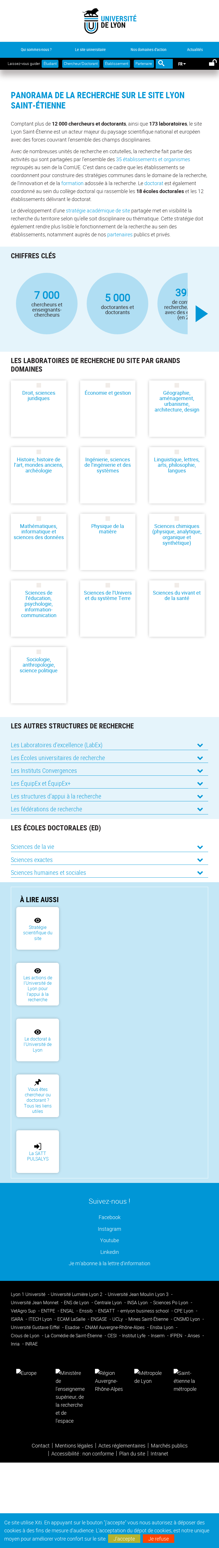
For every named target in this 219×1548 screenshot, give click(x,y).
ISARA (17, 1319)
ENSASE (99, 1319)
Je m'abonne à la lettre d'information (109, 1263)
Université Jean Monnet (35, 1302)
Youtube (109, 1240)
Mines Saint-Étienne (148, 1319)
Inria (16, 1344)
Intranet (159, 1453)
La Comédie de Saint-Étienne (74, 1335)
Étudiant (50, 63)
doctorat (153, 183)
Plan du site (132, 1453)
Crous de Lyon (25, 1335)
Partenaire (143, 63)
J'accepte (124, 1538)
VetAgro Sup (24, 1311)
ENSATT (107, 1311)
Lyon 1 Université (28, 1294)
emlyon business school (145, 1311)
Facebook (110, 1217)
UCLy (118, 1319)
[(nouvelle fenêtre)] (70, 1396)
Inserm (158, 1335)
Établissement (116, 63)
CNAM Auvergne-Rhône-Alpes (115, 1327)
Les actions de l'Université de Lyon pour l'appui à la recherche (37, 988)
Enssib (86, 1311)
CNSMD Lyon (187, 1319)
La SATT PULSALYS (37, 1156)
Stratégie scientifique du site (37, 932)
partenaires (120, 234)
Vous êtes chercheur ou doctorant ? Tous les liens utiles (38, 1100)
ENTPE (48, 1311)
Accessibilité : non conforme (82, 1453)
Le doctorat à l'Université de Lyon (38, 1044)
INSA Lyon (138, 1302)
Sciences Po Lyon (171, 1302)
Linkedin (109, 1251)
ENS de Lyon (77, 1302)
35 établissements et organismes (153, 159)
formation (72, 183)
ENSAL (67, 1311)
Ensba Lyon (162, 1327)
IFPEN (176, 1335)
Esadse (73, 1327)
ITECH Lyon (41, 1319)
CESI (113, 1335)
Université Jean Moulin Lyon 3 (139, 1294)
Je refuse (158, 1538)
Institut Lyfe (134, 1335)
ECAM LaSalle (71, 1319)
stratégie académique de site (98, 210)
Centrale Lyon (108, 1302)
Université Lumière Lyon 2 (77, 1294)
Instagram (109, 1228)
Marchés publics (169, 1445)
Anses (194, 1335)
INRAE (31, 1344)
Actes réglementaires (121, 1445)
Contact (41, 1445)
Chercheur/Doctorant (81, 63)
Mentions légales (74, 1445)
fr (180, 64)
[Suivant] (202, 313)
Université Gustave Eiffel (36, 1327)
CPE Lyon (184, 1311)
